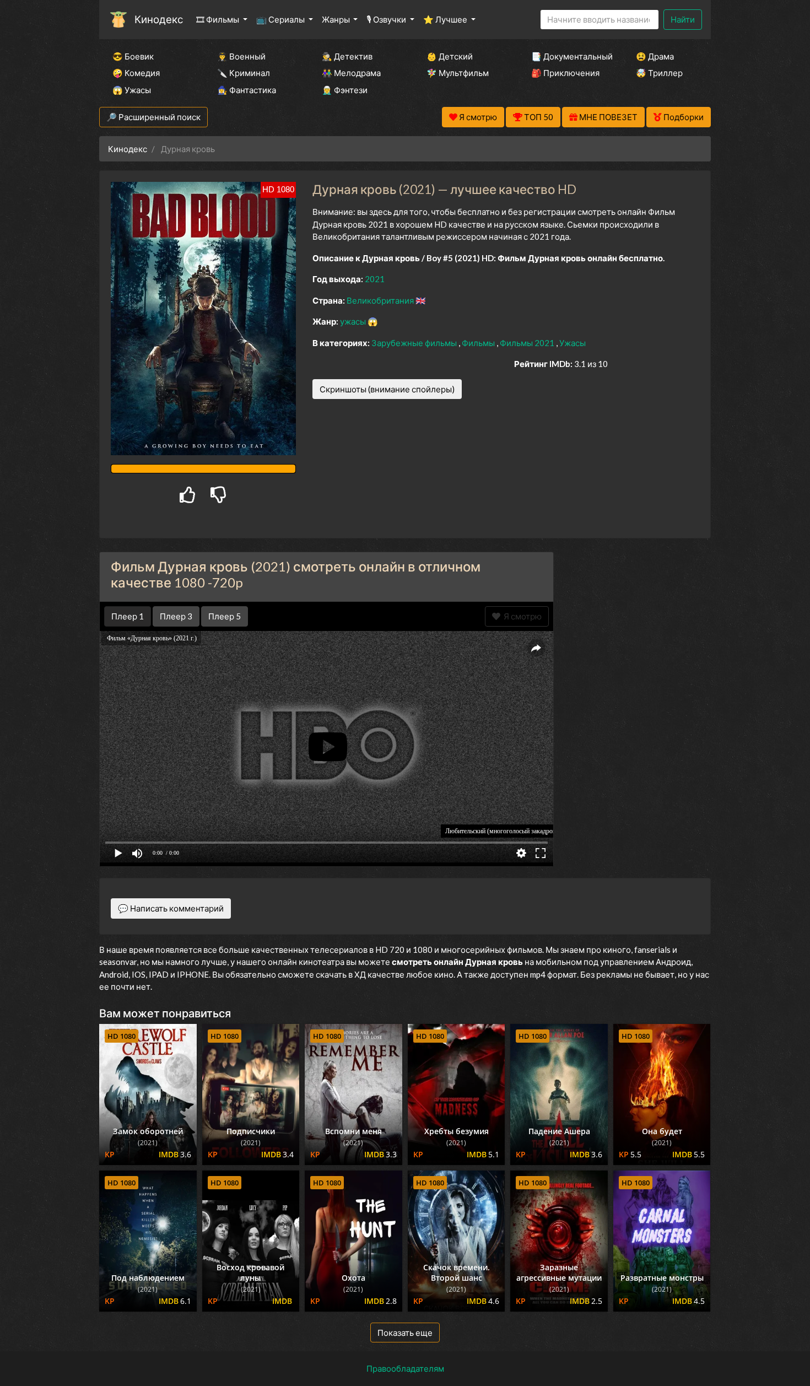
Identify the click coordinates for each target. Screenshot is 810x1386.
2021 (375, 279)
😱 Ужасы (131, 90)
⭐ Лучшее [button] (446, 19)
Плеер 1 (127, 616)
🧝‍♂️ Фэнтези (345, 90)
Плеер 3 (176, 616)
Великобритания (381, 300)
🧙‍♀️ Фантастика (246, 90)
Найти (683, 19)
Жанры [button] (337, 19)
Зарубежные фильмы (414, 343)
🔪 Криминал (243, 73)
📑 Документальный (568, 56)
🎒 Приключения (565, 73)
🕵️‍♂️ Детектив (347, 56)
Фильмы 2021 (528, 343)
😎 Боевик (133, 56)
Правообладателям (405, 1368)
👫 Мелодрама (351, 73)
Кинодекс (158, 19)
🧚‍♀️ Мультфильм (457, 73)
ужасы (354, 321)
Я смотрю (521, 616)
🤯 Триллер (659, 73)
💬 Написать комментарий (171, 908)
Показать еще (405, 1333)
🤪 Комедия (136, 73)
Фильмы (479, 343)
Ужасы (572, 343)
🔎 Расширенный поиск (153, 117)
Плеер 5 (224, 616)
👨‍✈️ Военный (241, 56)
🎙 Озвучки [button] (387, 19)
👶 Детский (449, 56)
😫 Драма (655, 56)
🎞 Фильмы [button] (218, 19)
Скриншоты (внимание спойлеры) (387, 389)
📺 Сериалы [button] (281, 19)
